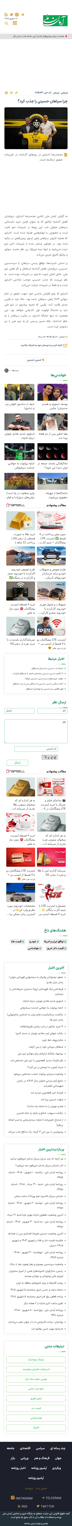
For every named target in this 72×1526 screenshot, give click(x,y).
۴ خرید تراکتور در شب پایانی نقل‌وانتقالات (41, 1027)
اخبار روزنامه (18, 1468)
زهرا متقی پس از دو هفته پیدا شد (53, 436)
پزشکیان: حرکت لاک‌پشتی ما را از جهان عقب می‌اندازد (35, 1322)
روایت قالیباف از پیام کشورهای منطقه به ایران (39, 1283)
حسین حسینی (34, 360)
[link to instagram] (17, 14)
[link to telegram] (22, 14)
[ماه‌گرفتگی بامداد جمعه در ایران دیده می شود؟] (52, 451)
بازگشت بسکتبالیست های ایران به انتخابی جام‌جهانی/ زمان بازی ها (35, 1017)
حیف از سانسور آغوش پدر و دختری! (20, 406)
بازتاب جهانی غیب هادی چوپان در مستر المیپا (39, 1033)
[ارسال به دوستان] (11, 93)
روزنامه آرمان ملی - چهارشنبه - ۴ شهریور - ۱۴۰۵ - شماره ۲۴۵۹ (38, 1254)
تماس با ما (41, 1488)
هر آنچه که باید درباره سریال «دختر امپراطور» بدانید (36, 1159)
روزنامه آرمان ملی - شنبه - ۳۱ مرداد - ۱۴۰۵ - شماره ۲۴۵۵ (37, 1186)
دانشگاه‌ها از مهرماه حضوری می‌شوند (57, 495)
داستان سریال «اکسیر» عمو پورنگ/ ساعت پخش (38, 1196)
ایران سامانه (29, 1523)
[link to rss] (6, 14)
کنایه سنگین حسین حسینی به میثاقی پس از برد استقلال (38, 683)
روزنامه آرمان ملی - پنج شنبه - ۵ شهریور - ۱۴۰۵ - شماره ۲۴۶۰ (38, 1312)
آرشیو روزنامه (39, 1468)
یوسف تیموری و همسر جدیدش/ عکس (55, 406)
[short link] (16, 92)
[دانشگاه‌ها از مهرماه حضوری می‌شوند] (52, 481)
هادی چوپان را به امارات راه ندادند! (45, 1106)
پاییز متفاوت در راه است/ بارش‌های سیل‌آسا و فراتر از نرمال (19, 495)
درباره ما (29, 1488)
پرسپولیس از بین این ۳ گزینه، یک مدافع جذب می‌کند (35, 1132)
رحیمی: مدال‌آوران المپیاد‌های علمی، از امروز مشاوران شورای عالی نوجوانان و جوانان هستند (36, 1273)
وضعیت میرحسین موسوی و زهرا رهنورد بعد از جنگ (36, 1264)
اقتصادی (25, 1448)
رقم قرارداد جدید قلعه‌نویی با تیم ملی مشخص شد (36, 1060)
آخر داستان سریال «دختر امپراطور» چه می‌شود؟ (39, 1166)
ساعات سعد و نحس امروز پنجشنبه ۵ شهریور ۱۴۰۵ (36, 1290)
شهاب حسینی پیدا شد (52, 1100)
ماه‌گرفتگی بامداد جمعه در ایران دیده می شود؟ (53, 466)
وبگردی (56, 1468)
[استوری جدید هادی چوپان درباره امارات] (19, 421)
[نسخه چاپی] (6, 93)
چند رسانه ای (57, 1448)
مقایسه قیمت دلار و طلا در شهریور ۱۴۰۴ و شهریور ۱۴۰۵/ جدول (37, 1243)
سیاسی (40, 1448)
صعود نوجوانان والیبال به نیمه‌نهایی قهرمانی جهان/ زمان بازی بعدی (36, 979)
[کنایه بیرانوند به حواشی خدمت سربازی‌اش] (19, 451)
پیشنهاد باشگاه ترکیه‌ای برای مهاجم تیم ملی (40, 1054)
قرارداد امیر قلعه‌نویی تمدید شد (47, 1093)
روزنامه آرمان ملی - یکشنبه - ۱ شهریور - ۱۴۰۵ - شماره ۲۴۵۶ (35, 1175)
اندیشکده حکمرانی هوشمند (36, 1369)
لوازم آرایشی (36, 1418)
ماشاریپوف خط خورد (52, 1040)
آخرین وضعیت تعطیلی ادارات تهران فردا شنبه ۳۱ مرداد (35, 1215)
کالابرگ (36, 1428)
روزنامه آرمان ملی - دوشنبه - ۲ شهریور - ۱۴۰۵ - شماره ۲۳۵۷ (35, 1205)
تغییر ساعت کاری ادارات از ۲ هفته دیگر (43, 1303)
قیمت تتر (36, 1408)
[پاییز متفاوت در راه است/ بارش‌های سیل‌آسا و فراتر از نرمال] (19, 481)
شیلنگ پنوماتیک (36, 1359)
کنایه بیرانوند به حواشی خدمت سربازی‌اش (21, 466)
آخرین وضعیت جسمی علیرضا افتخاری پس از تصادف (35, 1234)
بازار (13, 1458)
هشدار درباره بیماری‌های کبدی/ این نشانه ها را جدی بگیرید (37, 36)
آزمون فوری (36, 1398)
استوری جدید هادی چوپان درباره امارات (19, 436)
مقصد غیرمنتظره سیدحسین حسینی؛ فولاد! (44, 678)
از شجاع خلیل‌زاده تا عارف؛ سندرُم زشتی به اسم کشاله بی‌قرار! (35, 1122)
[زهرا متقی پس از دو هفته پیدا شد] (52, 421)
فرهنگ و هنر (41, 1458)
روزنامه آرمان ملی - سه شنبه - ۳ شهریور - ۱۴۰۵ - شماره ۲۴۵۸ (34, 1224)
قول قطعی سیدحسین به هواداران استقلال (44, 689)
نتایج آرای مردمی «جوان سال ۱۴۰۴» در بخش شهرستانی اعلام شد (40, 1083)
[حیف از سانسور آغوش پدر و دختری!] (19, 392)
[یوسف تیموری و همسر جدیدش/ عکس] (52, 392)
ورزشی (64, 93)
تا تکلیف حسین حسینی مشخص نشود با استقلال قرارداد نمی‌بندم (38, 674)
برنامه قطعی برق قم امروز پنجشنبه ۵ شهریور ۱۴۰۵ (37, 1297)
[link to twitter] (11, 14)
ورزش (56, 93)
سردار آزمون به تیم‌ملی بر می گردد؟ (45, 1067)
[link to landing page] (55, 20)
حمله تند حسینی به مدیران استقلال (47, 668)
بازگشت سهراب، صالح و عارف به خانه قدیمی (40, 1113)
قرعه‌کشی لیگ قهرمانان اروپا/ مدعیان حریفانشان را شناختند (36, 991)
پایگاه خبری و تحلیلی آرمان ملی (17, 1514)
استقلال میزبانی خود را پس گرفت (46, 1047)
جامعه (10, 1448)
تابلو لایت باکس (36, 1389)
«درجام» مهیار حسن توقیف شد (47, 1329)
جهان (58, 1458)
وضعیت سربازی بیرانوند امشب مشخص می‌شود (38, 1074)
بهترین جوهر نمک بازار (36, 1379)
